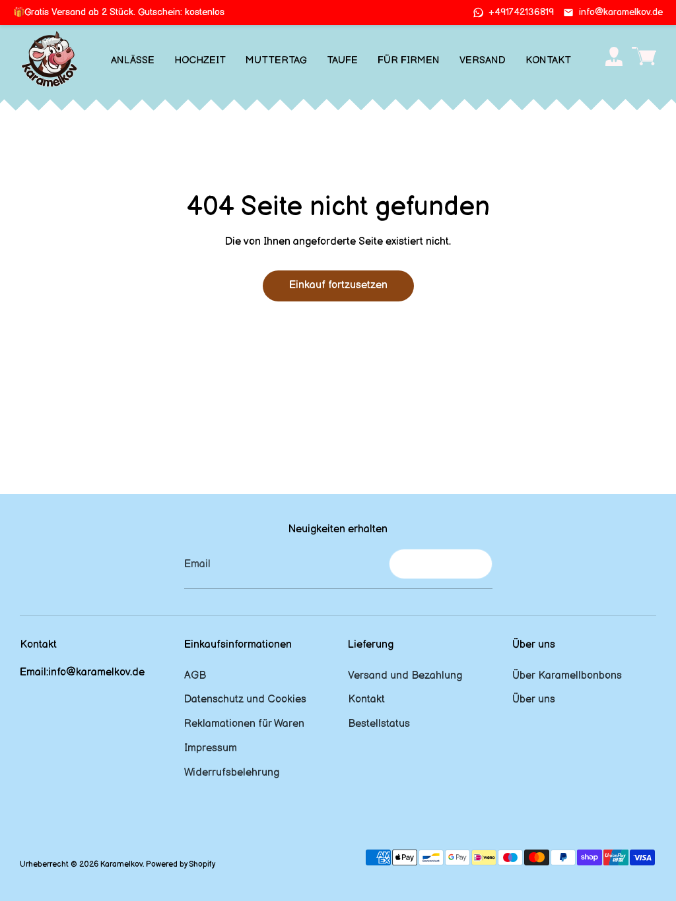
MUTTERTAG (276, 60)
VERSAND (482, 60)
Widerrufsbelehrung (231, 772)
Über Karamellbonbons (567, 675)
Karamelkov (121, 864)
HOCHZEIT (200, 60)
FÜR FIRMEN (409, 60)
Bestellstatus (379, 724)
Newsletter (440, 563)
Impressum (210, 748)
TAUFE (342, 60)
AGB (195, 675)
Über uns (533, 699)
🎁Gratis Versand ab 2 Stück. (118, 12)
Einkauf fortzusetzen (338, 285)
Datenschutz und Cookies (245, 699)
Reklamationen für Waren (244, 724)
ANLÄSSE (132, 60)
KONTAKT (548, 60)
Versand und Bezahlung (405, 675)
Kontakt (366, 699)
